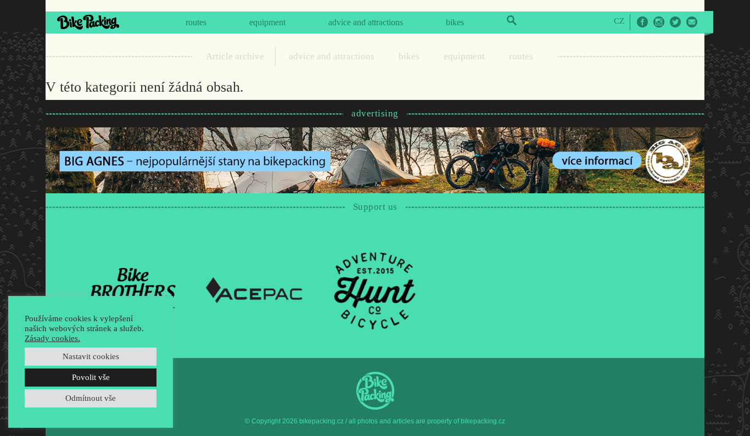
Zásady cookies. (52, 338)
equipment (267, 22)
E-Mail (691, 21)
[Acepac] (254, 289)
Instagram (658, 21)
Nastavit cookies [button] (91, 356)
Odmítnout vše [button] (90, 398)
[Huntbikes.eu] (375, 289)
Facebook (642, 21)
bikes (455, 22)
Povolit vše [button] (91, 377)
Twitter (675, 21)
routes (196, 22)
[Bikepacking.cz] (88, 22)
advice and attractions (365, 22)
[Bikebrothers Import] (133, 289)
